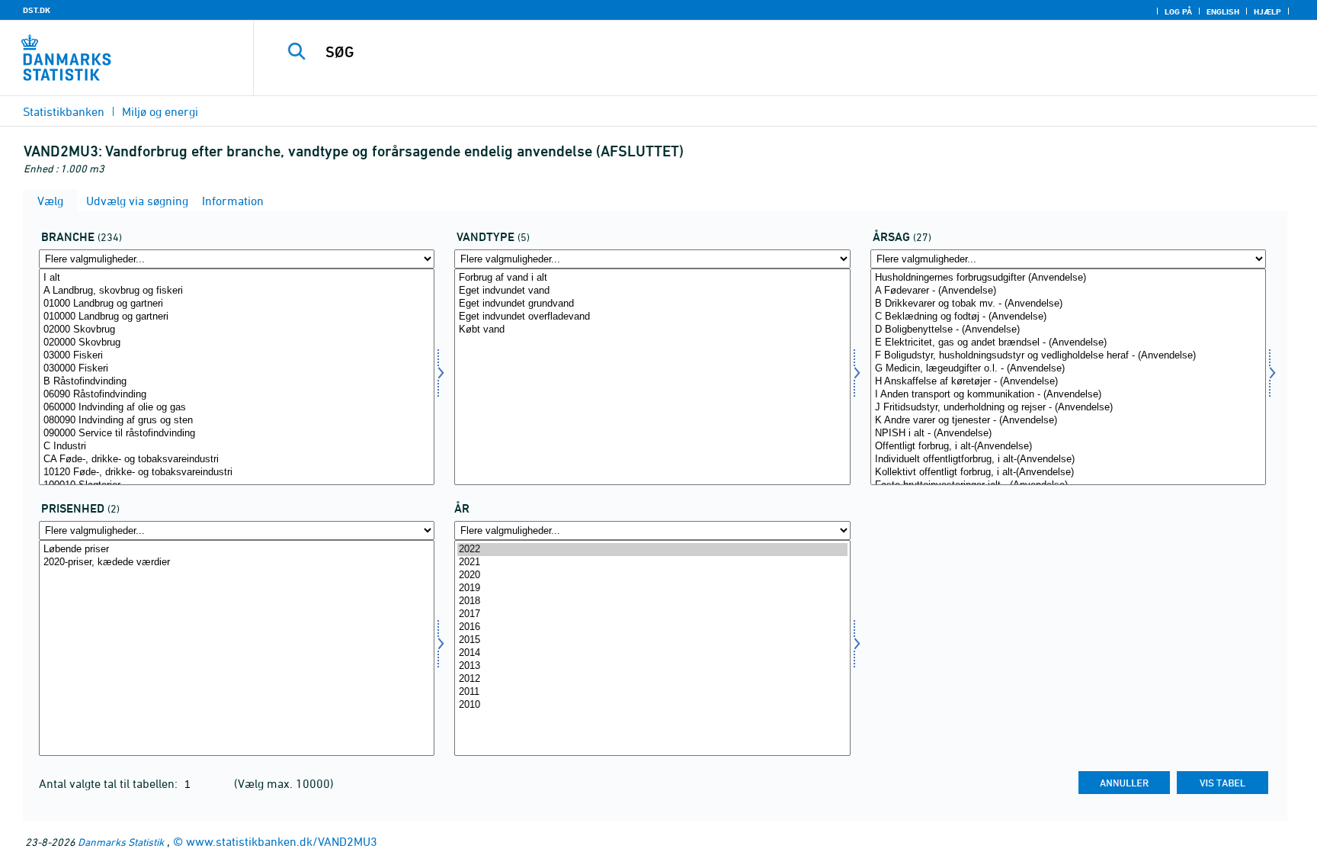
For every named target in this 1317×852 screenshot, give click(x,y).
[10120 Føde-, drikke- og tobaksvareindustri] (236, 472)
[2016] (652, 627)
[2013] (652, 666)
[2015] (652, 640)
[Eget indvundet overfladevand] (652, 316)
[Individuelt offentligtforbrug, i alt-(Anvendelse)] (1068, 459)
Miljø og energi (160, 111)
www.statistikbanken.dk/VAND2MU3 (281, 841)
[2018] (652, 601)
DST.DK (36, 10)
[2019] (652, 588)
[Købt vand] (652, 329)
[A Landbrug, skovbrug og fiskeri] (236, 291)
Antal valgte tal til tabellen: (110, 783)
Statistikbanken (63, 111)
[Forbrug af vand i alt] (652, 278)
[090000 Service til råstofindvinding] (236, 433)
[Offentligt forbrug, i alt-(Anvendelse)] (1068, 446)
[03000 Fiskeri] (236, 355)
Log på (1178, 11)
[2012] (652, 679)
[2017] (652, 614)
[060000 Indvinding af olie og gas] (236, 407)
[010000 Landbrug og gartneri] (236, 316)
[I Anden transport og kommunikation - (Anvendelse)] (1068, 394)
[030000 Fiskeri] (236, 368)
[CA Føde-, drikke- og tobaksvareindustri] (236, 459)
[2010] (652, 705)
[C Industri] (236, 446)
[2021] (652, 562)
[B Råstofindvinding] (236, 381)
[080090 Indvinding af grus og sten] (236, 420)
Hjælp (1267, 11)
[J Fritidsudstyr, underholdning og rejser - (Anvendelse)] (1068, 407)
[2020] (652, 575)
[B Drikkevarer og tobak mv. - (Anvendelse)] (1068, 303)
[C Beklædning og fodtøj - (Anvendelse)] (1068, 316)
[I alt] (236, 278)
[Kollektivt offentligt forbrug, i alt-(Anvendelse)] (1068, 472)
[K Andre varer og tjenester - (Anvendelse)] (1068, 420)
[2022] (652, 549)
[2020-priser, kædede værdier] (236, 562)
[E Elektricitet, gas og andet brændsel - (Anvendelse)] (1068, 342)
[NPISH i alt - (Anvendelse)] (1068, 433)
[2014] (652, 653)
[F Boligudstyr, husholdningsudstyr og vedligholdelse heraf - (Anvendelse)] (1068, 355)
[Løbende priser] (236, 549)
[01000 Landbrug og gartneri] (236, 303)
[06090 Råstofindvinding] (236, 394)
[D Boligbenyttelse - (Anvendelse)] (1068, 329)
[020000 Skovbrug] (236, 342)
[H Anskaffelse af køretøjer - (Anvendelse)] (1068, 381)
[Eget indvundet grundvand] (652, 303)
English (1222, 11)
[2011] (652, 692)
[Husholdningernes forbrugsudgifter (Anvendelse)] (1068, 278)
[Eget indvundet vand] (652, 291)
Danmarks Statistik (121, 841)
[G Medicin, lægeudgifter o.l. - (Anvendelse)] (1068, 368)
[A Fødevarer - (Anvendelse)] (1068, 291)
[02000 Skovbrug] (236, 329)
